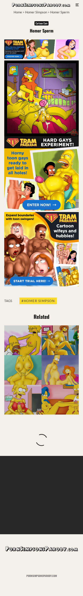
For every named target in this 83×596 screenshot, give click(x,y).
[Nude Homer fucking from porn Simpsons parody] (60, 370)
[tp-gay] (41, 209)
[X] (33, 562)
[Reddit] (50, 562)
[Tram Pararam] (41, 58)
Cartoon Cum (41, 23)
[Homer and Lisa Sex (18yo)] (23, 400)
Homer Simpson (36, 12)
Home (18, 12)
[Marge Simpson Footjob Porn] (60, 400)
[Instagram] (41, 562)
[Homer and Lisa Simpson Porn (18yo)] (23, 340)
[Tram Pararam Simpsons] (23, 370)
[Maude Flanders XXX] (60, 340)
